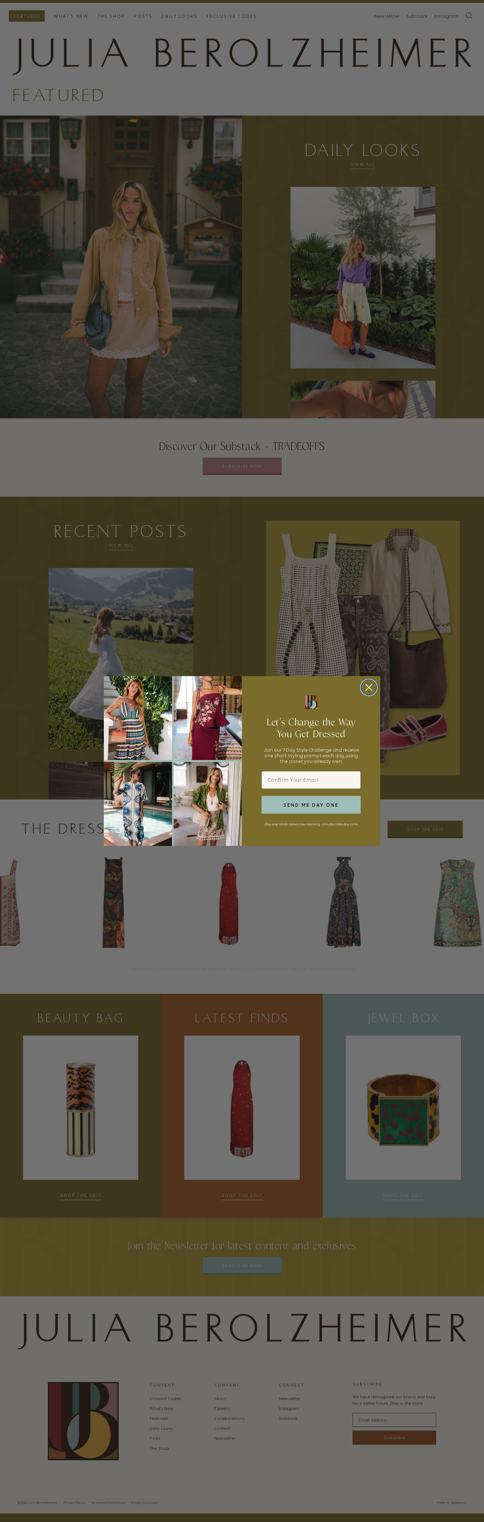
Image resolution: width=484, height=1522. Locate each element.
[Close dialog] (369, 687)
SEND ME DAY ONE (311, 805)
